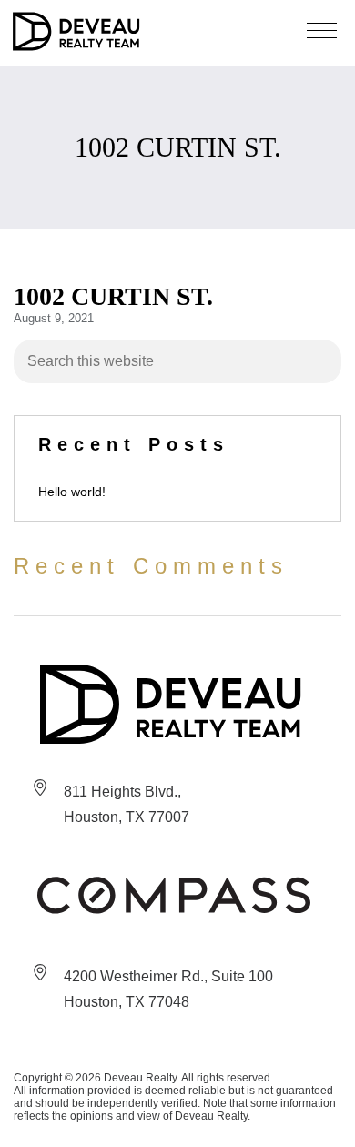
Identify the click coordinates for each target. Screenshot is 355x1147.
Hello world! (72, 491)
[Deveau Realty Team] (174, 704)
